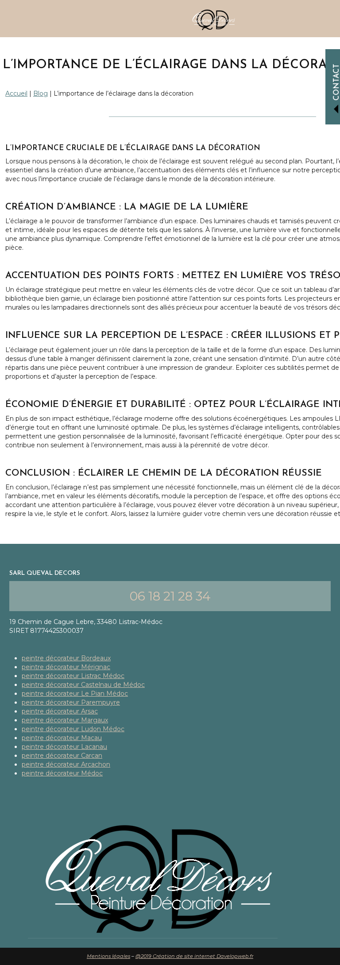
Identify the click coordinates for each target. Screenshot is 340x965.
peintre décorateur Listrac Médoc (73, 676)
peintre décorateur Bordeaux (66, 658)
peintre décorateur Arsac (60, 711)
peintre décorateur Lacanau (64, 747)
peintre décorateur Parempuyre (71, 702)
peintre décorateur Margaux (65, 720)
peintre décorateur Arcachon (66, 764)
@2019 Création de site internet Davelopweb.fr (194, 956)
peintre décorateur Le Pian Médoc (75, 694)
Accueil (16, 93)
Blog (40, 93)
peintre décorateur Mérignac (66, 667)
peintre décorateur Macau (62, 738)
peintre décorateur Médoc (62, 773)
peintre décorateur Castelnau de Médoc (83, 685)
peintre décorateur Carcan (62, 756)
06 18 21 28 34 (170, 596)
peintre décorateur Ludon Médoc (73, 729)
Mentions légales (108, 956)
